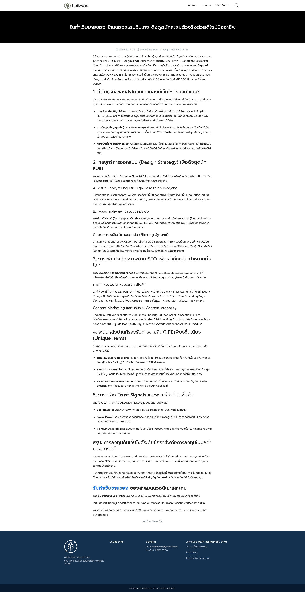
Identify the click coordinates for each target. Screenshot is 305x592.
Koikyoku (80, 5)
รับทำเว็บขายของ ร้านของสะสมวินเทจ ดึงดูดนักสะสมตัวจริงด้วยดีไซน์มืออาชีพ (152, 27)
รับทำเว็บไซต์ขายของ (178, 49)
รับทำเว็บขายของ (111, 488)
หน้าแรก (192, 5)
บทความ (206, 5)
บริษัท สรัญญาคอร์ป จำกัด (77, 557)
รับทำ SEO (191, 552)
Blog (165, 49)
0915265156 (161, 550)
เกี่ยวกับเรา (222, 5)
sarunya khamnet (149, 49)
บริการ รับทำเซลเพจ (197, 547)
